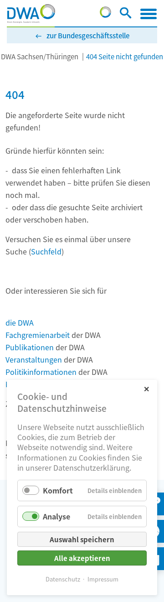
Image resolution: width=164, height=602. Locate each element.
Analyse (56, 516)
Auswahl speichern (82, 539)
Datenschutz (63, 579)
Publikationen (29, 347)
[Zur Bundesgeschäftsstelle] (105, 14)
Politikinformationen (41, 371)
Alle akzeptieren (82, 558)
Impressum (102, 579)
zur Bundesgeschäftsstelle (87, 35)
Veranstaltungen (33, 359)
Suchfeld (46, 251)
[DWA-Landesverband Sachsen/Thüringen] (31, 13)
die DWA (19, 322)
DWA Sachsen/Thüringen (39, 56)
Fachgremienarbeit (37, 334)
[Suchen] (125, 14)
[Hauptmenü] (148, 14)
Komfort (58, 490)
